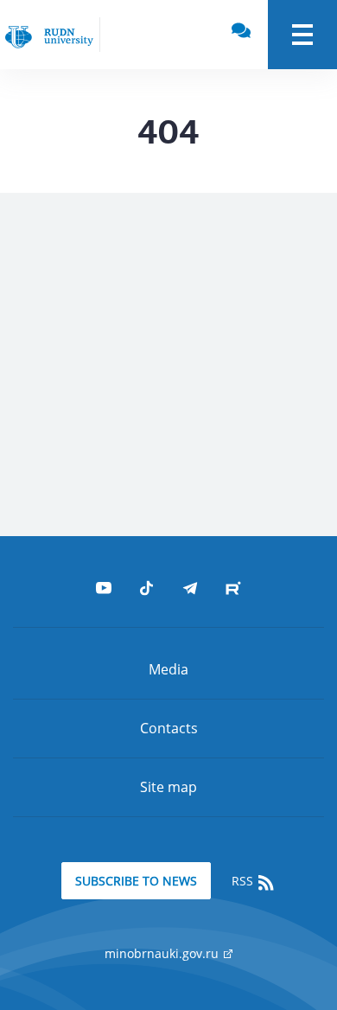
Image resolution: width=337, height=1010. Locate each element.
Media (168, 669)
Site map (168, 787)
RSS (244, 881)
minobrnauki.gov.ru (163, 953)
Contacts (169, 728)
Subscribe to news (136, 881)
